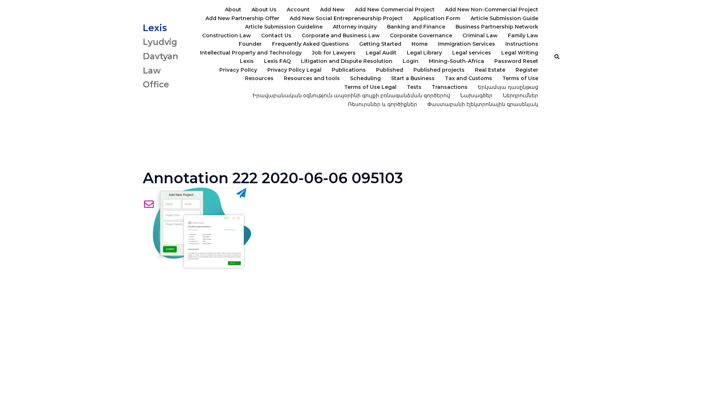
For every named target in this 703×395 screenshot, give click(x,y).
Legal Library (424, 52)
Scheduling (365, 78)
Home (420, 44)
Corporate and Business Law (341, 35)
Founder (250, 44)
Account (298, 9)
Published (389, 70)
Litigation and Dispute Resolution (347, 61)
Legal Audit (381, 52)
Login (411, 61)
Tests (414, 87)
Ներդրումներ (520, 95)
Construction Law (226, 35)
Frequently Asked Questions (310, 44)
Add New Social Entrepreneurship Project (346, 18)
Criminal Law (480, 35)
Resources (259, 78)
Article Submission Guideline (284, 26)
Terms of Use (520, 78)
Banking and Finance (416, 26)
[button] (557, 57)
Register (527, 70)
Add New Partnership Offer (242, 18)
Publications (349, 70)
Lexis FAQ (277, 61)
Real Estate (490, 70)
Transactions (450, 87)
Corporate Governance (421, 35)
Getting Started (380, 44)
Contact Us (276, 35)
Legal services (471, 52)
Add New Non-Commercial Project (491, 9)
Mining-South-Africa (456, 61)
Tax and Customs (468, 78)
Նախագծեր (476, 95)
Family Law (523, 35)
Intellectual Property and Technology (251, 52)
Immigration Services (466, 44)
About (233, 9)
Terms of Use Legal (370, 87)
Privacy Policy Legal (294, 70)
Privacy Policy (238, 70)
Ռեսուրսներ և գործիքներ (382, 104)
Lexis (155, 27)
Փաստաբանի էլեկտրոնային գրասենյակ (482, 104)
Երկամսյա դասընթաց (508, 87)
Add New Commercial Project (395, 9)
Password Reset (516, 61)
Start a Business (413, 78)
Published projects (439, 70)
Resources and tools (312, 78)
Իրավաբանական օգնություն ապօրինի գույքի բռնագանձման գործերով (351, 95)
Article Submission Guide (504, 18)
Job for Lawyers (334, 52)
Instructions (521, 44)
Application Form (436, 18)
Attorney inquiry (355, 26)
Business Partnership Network (496, 26)
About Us (264, 9)
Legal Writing (519, 52)
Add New (332, 9)
